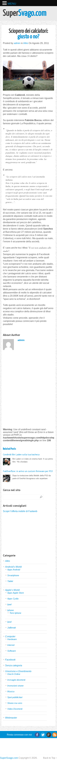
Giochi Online (13, 674)
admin (17, 43)
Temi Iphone (15, 613)
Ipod (9, 622)
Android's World (13, 567)
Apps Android (13, 569)
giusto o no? (28, 34)
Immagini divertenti (16, 680)
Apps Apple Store (15, 593)
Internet (10, 645)
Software (11, 651)
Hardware (12, 639)
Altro (25, 43)
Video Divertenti (14, 709)
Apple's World (12, 590)
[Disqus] (28, 388)
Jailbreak (11, 627)
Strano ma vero (14, 703)
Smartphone (13, 575)
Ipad (9, 604)
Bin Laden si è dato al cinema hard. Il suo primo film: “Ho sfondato (28, 458)
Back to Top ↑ (50, 758)
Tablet (10, 581)
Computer (10, 636)
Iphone (10, 610)
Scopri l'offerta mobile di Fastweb (20, 511)
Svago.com (24, 13)
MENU (12, 3)
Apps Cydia (12, 598)
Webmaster (11, 717)
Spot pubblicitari (14, 697)
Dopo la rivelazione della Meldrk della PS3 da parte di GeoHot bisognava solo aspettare (28, 475)
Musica (10, 691)
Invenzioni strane (15, 685)
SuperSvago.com (9, 758)
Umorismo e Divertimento (18, 671)
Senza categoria (13, 665)
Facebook (10, 659)
